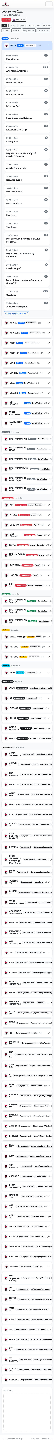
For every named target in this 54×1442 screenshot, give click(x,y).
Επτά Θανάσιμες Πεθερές (19, 118)
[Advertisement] (27, 1411)
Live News (11, 215)
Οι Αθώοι (11, 295)
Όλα (4, 25)
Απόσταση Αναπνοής (17, 70)
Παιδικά (6, 30)
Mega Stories (12, 59)
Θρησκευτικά (28, 30)
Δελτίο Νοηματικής (16, 168)
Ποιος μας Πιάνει (15, 82)
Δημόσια (22, 25)
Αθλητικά (47, 25)
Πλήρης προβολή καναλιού (16, 313)
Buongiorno (12, 141)
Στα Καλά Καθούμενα (16, 306)
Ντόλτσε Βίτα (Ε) (14, 179)
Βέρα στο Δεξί (13, 106)
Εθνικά (12, 25)
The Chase (11, 227)
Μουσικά (16, 30)
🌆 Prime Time (19, 19)
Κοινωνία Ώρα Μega (16, 129)
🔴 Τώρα (6, 19)
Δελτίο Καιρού (13, 268)
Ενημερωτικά (34, 25)
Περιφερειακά (43, 30)
